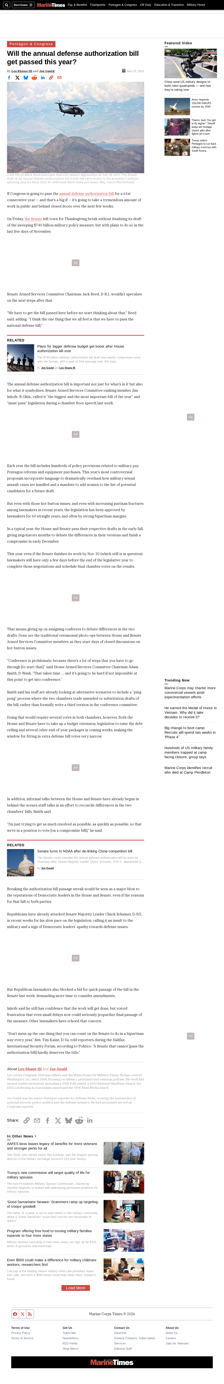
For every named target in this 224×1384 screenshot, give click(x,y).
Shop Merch (70, 1348)
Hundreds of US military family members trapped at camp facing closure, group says (188, 752)
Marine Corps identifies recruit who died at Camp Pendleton (188, 770)
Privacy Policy (20, 1333)
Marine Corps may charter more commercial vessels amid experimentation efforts (190, 692)
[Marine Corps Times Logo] (51, 5)
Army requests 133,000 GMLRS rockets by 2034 (201, 103)
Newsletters (70, 1338)
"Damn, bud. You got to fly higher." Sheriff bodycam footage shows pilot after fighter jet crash (204, 127)
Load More (75, 1288)
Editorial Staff (123, 1348)
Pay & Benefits (77, 4)
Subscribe (69, 1333)
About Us (172, 1333)
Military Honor (196, 4)
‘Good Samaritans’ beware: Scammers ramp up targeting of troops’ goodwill (52, 1204)
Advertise (120, 1333)
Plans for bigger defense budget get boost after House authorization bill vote (80, 348)
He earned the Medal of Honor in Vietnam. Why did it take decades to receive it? (190, 712)
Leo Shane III (21, 71)
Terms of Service (22, 1338)
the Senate (33, 219)
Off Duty (145, 4)
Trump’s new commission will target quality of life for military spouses (48, 1175)
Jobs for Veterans (177, 1343)
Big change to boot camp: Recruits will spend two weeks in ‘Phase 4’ (190, 732)
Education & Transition (169, 4)
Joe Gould (47, 71)
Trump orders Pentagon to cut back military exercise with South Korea (204, 145)
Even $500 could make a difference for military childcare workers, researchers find (52, 1262)
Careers (171, 1338)
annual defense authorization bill (86, 193)
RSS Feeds (70, 1343)
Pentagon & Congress (122, 4)
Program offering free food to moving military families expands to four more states (49, 1233)
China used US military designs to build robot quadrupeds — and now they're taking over (187, 85)
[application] (190, 63)
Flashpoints (97, 4)
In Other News (20, 1136)
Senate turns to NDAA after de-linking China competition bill (84, 851)
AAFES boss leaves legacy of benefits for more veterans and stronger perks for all (52, 1146)
